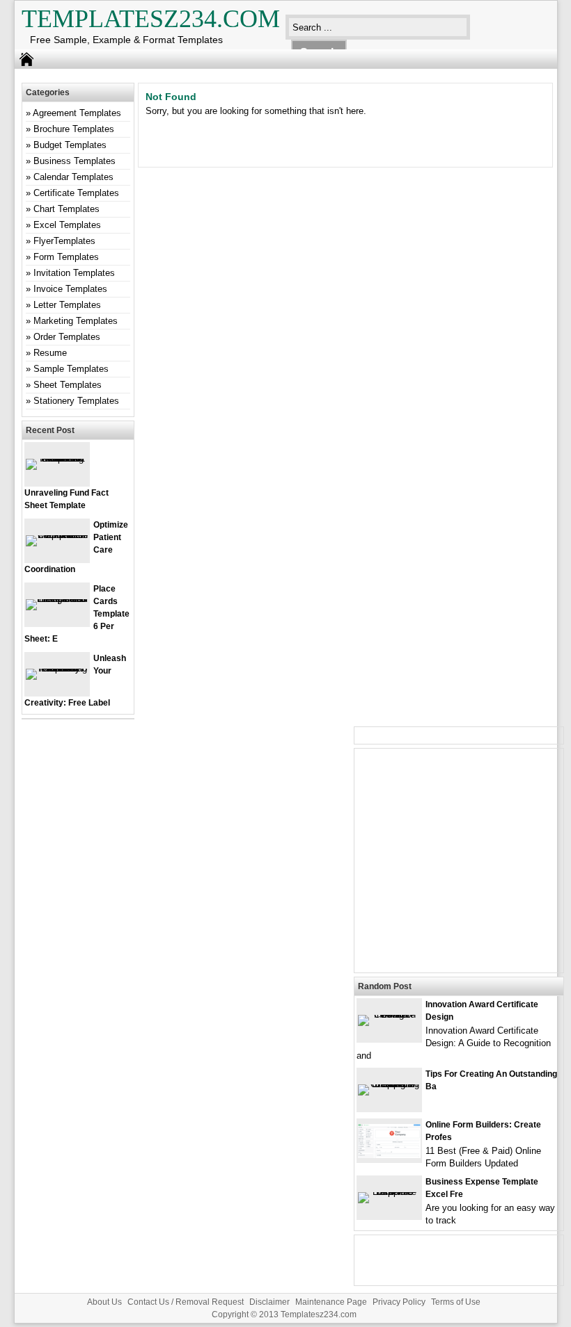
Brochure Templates (73, 129)
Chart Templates (66, 209)
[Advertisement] (458, 869)
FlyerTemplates (64, 241)
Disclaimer (269, 1302)
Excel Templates (67, 225)
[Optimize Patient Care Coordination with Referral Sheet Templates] (57, 535)
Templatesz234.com (151, 19)
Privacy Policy (399, 1302)
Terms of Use (455, 1302)
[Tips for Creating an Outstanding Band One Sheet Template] (389, 1084)
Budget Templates (70, 145)
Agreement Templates (77, 113)
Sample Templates (71, 369)
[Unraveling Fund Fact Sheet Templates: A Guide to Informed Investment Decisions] (57, 458)
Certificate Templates (76, 193)
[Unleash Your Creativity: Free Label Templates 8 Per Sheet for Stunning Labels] (57, 668)
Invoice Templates (70, 289)
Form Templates (66, 257)
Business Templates (74, 161)
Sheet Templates (67, 385)
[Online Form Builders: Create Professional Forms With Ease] (389, 1155)
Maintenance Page (331, 1302)
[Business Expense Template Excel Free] (389, 1192)
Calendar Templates (73, 177)
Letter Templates (67, 305)
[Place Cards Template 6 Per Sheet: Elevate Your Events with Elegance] (57, 599)
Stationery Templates (76, 401)
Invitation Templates (74, 273)
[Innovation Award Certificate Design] (389, 1014)
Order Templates (66, 337)
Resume (50, 353)
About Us (104, 1302)
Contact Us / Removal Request (185, 1302)
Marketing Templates (75, 321)
